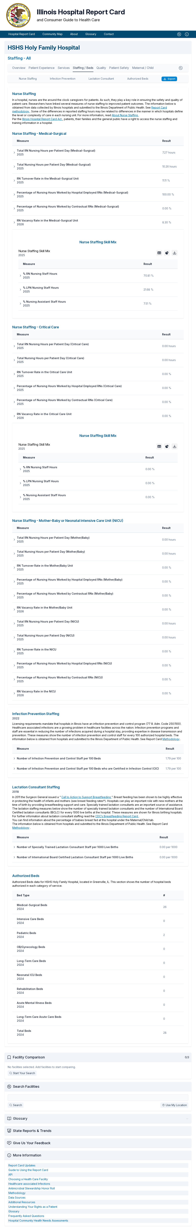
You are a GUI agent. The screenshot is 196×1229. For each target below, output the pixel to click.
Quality (101, 68)
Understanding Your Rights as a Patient (32, 1206)
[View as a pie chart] (167, 253)
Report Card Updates (21, 1165)
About (74, 34)
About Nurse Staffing (125, 115)
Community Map (52, 34)
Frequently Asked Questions (26, 1216)
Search (17, 1105)
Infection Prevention (62, 78)
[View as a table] (159, 253)
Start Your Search (24, 1073)
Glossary (90, 34)
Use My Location (176, 1105)
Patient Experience (42, 68)
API (10, 1174)
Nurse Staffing (28, 78)
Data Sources (16, 1197)
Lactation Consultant (101, 78)
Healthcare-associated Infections (29, 1183)
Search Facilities (26, 1086)
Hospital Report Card (21, 34)
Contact (109, 34)
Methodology (171, 739)
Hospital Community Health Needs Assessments (38, 1220)
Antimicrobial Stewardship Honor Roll (31, 1188)
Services (64, 68)
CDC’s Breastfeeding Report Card (117, 816)
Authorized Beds (137, 78)
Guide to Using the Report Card (28, 1170)
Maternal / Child (143, 68)
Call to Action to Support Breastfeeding (86, 797)
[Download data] (175, 253)
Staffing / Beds (83, 68)
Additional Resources (21, 1202)
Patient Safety (119, 68)
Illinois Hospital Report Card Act (42, 119)
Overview (18, 68)
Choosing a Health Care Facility (28, 1179)
